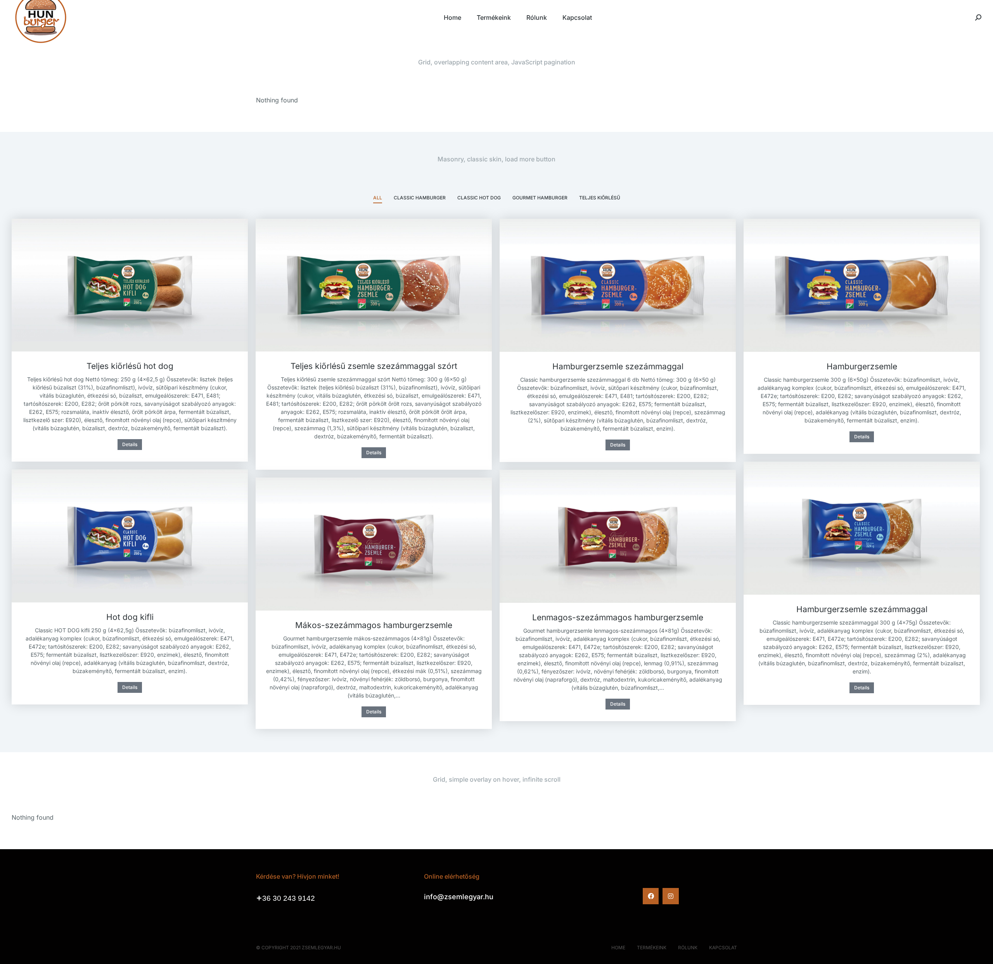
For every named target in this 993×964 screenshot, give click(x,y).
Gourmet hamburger (539, 198)
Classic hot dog (479, 198)
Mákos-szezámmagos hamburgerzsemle (373, 625)
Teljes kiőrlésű (599, 198)
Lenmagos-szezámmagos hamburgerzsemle (617, 617)
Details (129, 444)
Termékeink (651, 947)
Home (618, 947)
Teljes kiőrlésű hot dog (129, 366)
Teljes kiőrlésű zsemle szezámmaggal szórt (374, 366)
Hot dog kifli (130, 617)
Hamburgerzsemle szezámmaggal (617, 366)
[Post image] (130, 285)
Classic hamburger (420, 198)
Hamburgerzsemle (862, 366)
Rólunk (687, 947)
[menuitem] (452, 17)
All (377, 198)
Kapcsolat (723, 947)
